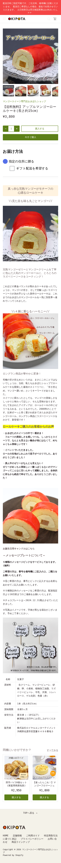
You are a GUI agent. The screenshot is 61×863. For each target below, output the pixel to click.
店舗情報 (17, 835)
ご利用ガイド (33, 835)
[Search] (49, 19)
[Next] (54, 56)
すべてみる (52, 750)
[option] (30, 56)
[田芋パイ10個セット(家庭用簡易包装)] (16, 768)
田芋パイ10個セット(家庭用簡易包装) (16, 784)
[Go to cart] (55, 19)
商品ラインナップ (21, 842)
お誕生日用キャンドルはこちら (19, 548)
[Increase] (16, 129)
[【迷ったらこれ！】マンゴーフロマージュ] (44, 768)
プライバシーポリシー (32, 838)
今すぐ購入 (30, 137)
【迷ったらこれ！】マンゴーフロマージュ (44, 784)
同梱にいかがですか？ (17, 750)
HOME (6, 835)
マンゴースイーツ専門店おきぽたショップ (24, 101)
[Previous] (6, 56)
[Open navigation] (4, 19)
